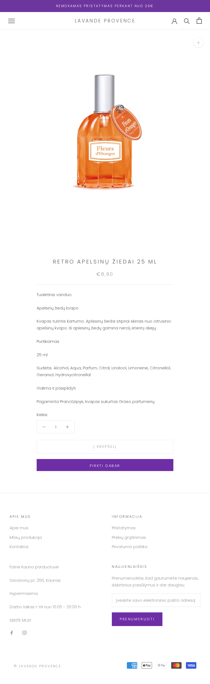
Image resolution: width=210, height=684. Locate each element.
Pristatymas (124, 528)
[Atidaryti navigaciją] (11, 20)
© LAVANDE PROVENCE (37, 666)
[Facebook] (12, 632)
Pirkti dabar (105, 465)
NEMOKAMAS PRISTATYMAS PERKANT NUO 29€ (105, 6)
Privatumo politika (129, 546)
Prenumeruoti (137, 619)
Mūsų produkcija (26, 537)
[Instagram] (24, 632)
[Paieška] (187, 21)
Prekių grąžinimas (129, 537)
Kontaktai (19, 546)
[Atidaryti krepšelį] (199, 20)
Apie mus (19, 528)
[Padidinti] (198, 42)
